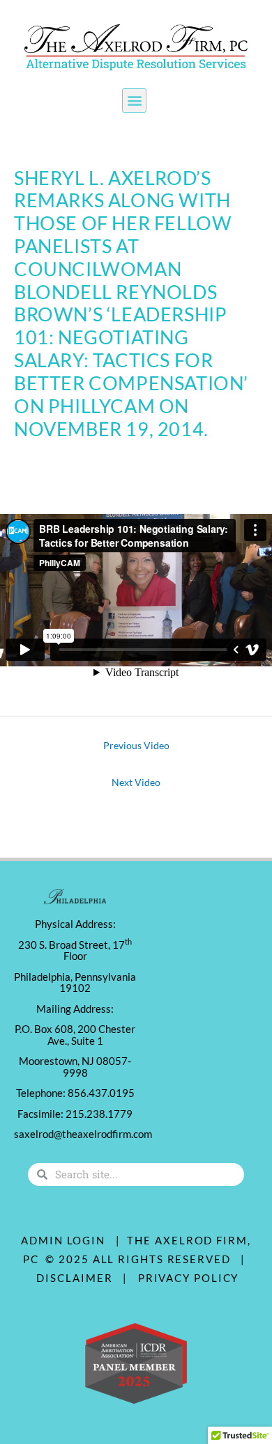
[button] (134, 100)
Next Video (136, 782)
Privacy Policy (188, 1277)
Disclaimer (77, 1277)
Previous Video (136, 745)
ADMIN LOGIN (63, 1240)
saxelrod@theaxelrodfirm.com (83, 1134)
